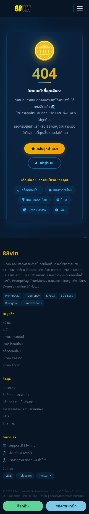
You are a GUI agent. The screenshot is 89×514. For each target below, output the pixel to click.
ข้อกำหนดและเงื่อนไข (16, 395)
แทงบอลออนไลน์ (36, 200)
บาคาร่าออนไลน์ (62, 190)
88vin (11, 253)
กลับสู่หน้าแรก (47, 148)
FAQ (63, 210)
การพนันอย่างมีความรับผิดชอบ (23, 409)
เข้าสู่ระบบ (47, 162)
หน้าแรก (8, 322)
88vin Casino (37, 210)
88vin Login (11, 365)
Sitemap (9, 423)
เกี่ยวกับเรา (9, 388)
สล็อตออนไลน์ (30, 190)
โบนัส (64, 200)
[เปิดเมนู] (79, 8)
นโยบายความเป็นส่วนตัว (18, 402)
